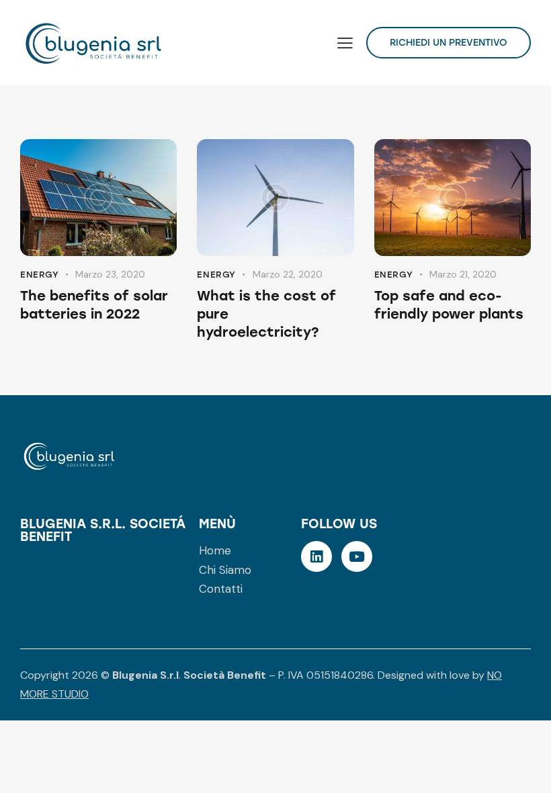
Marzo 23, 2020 (110, 274)
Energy (39, 274)
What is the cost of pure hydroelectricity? (266, 314)
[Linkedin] (316, 556)
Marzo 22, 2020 (288, 274)
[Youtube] (356, 556)
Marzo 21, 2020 (463, 274)
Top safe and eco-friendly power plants (448, 305)
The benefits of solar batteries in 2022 (94, 305)
